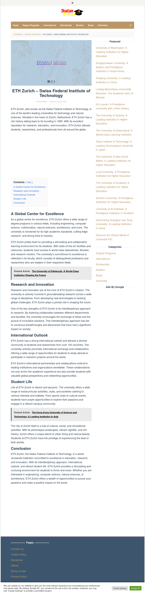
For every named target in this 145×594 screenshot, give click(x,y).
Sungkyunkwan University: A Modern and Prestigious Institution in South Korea (112, 67)
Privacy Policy (19, 576)
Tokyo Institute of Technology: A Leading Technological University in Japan (114, 145)
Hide (29, 182)
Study (99, 275)
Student (100, 270)
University (101, 280)
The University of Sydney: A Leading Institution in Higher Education (111, 119)
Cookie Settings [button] (119, 588)
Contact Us (17, 549)
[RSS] (72, 3)
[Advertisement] (51, 153)
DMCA (14, 565)
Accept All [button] (135, 588)
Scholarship (102, 264)
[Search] (130, 25)
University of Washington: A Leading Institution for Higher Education (112, 52)
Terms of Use (18, 571)
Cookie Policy (18, 554)
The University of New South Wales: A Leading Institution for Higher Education (113, 161)
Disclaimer (17, 560)
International (103, 258)
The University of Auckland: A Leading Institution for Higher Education (112, 187)
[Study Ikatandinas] (72, 12)
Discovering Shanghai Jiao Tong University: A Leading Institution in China (114, 224)
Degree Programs (106, 253)
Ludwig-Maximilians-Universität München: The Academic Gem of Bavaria (114, 93)
